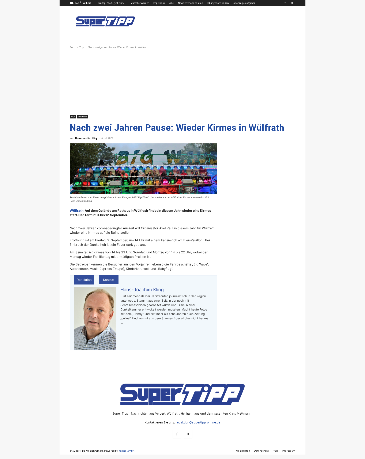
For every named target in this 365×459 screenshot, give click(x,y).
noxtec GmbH (126, 450)
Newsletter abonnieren (190, 2)
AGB (171, 2)
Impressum (159, 2)
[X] (292, 3)
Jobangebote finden (218, 2)
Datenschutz (261, 450)
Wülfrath (82, 116)
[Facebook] (285, 3)
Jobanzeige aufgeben (244, 2)
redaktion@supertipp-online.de (198, 422)
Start (72, 47)
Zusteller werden (140, 2)
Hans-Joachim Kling (86, 138)
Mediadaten (243, 450)
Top (81, 47)
